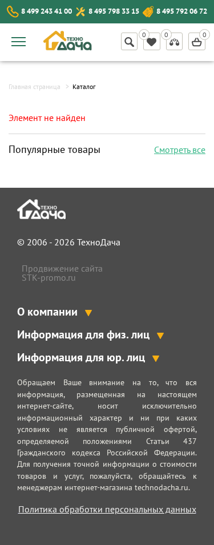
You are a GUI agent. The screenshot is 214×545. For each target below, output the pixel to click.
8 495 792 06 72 (181, 11)
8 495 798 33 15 (113, 11)
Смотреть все (179, 149)
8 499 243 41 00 (46, 11)
